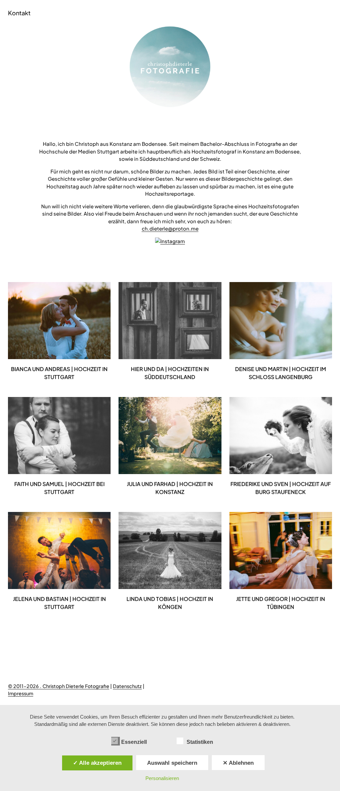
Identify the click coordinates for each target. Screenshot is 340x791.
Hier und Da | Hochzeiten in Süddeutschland (170, 372)
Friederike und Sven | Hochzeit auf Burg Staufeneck (280, 487)
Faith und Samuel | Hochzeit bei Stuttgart (59, 487)
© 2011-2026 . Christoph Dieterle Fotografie (58, 686)
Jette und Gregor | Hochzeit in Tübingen (280, 602)
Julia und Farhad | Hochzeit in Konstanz (170, 487)
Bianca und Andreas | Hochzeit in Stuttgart (59, 372)
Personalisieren (162, 778)
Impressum (20, 693)
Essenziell (134, 742)
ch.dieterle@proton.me (170, 228)
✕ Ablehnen (238, 763)
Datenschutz (127, 686)
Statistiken (200, 742)
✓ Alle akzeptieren (97, 763)
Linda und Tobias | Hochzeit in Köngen (170, 602)
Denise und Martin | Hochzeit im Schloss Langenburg (280, 372)
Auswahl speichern (172, 763)
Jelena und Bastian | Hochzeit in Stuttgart (59, 602)
